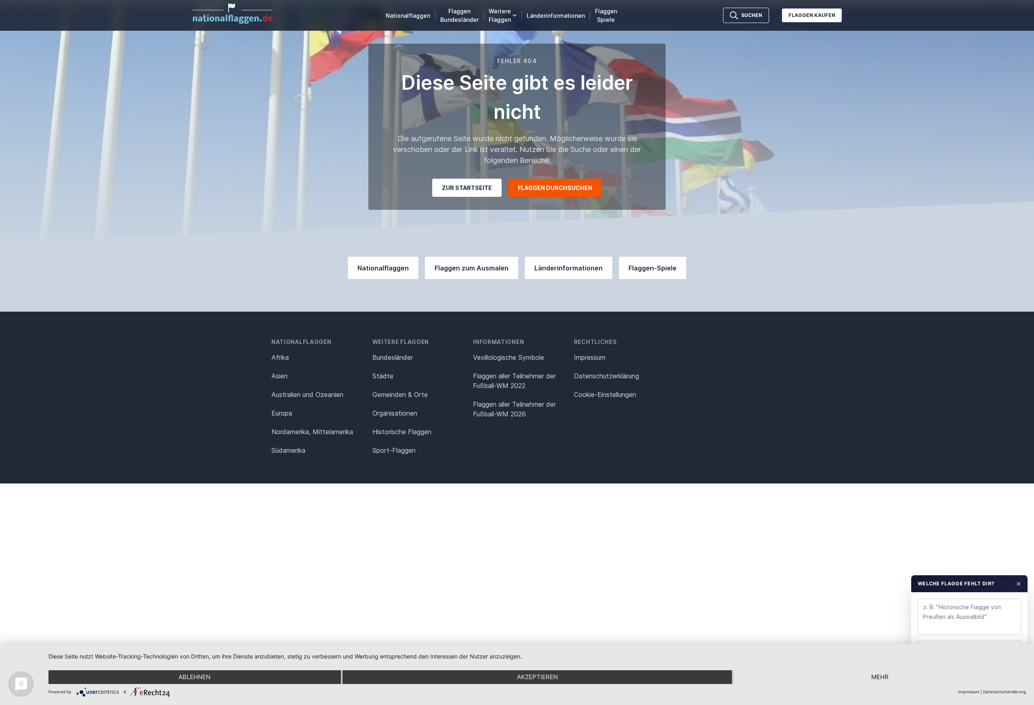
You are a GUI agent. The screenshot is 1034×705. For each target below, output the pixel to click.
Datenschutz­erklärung (606, 376)
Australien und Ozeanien (307, 394)
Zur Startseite (467, 187)
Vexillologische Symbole (508, 357)
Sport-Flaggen (394, 450)
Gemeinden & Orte (400, 394)
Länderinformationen (556, 15)
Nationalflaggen (408, 15)
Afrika (280, 357)
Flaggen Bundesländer (459, 15)
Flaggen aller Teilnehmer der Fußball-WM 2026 (514, 409)
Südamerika (288, 450)
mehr (880, 677)
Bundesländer (392, 357)
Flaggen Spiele (606, 15)
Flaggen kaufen (811, 15)
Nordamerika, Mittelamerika (312, 432)
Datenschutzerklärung (1004, 691)
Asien (279, 376)
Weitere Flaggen (500, 15)
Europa (281, 413)
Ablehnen (194, 677)
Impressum (589, 357)
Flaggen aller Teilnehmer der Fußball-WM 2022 (514, 381)
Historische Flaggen (401, 432)
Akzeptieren (537, 677)
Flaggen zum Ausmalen (472, 268)
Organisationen (394, 413)
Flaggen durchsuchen (555, 187)
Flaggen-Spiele (652, 268)
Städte (382, 376)
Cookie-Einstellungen (605, 394)
